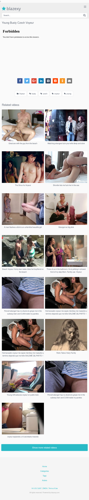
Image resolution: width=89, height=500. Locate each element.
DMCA (45, 488)
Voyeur (22, 93)
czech (44, 93)
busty (33, 93)
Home (44, 466)
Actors (44, 480)
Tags (44, 475)
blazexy (13, 9)
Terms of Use (53, 488)
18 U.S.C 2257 (36, 488)
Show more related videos (44, 447)
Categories (44, 471)
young (68, 93)
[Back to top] (85, 496)
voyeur (57, 93)
